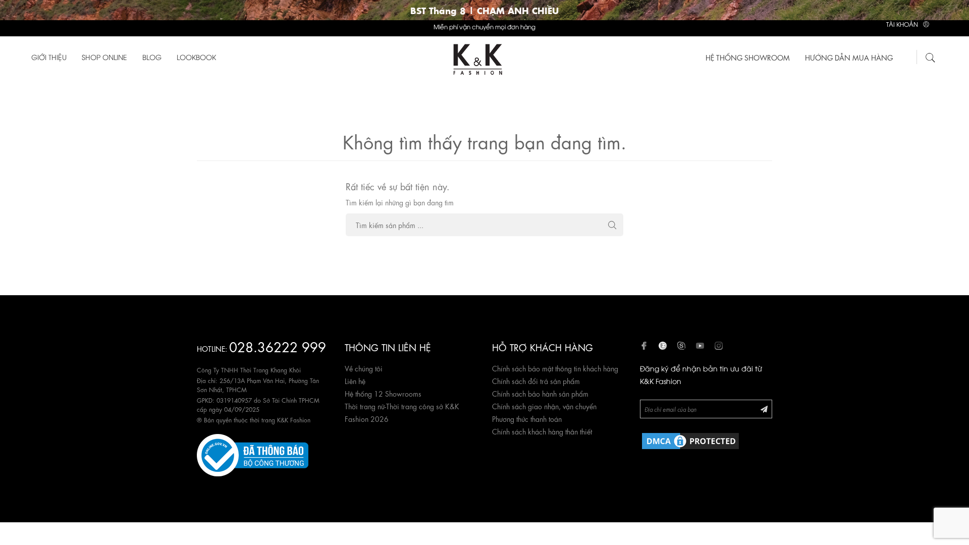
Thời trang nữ (365, 405)
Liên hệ (355, 380)
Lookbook (196, 57)
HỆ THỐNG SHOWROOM (748, 57)
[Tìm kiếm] (931, 56)
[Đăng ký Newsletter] (764, 408)
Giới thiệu (49, 57)
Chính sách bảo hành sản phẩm (540, 393)
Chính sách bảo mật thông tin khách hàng (555, 367)
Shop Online (104, 57)
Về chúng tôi (364, 367)
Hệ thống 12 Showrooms (383, 393)
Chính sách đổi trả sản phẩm (536, 380)
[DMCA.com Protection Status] (690, 439)
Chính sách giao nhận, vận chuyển (544, 405)
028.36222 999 (277, 346)
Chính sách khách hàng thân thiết (542, 430)
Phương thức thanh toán (527, 418)
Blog (152, 57)
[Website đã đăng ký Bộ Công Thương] (252, 453)
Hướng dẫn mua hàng (849, 57)
